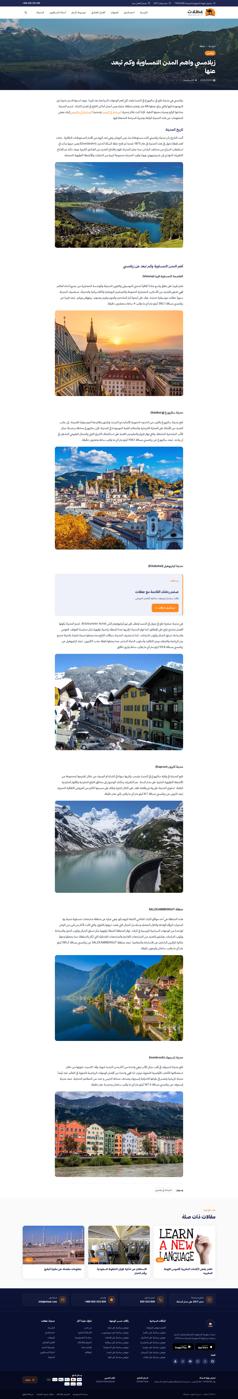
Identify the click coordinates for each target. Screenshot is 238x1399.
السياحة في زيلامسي (81, 112)
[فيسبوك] (212, 1361)
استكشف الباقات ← (165, 607)
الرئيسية (144, 12)
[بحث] (26, 12)
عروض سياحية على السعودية (116, 1347)
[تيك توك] (183, 1361)
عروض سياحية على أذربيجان (153, 1352)
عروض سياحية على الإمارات (117, 1337)
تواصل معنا (86, 1347)
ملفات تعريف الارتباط (45, 1394)
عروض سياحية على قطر (118, 1357)
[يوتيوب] (190, 1361)
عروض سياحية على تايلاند (154, 1357)
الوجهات (115, 12)
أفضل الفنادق (98, 12)
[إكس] (205, 1361)
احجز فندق (129, 12)
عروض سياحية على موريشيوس (115, 1332)
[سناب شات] (175, 1361)
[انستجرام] (198, 1361)
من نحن (88, 1327)
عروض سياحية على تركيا (118, 1327)
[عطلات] (201, 12)
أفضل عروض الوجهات (156, 1327)
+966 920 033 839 (31, 3)
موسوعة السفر (79, 12)
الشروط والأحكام (85, 1342)
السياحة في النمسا (111, 112)
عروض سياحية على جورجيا (154, 1347)
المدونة (40, 12)
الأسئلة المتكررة (85, 1332)
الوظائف (88, 1352)
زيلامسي (210, 53)
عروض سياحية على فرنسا (118, 1352)
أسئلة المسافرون (58, 12)
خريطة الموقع (28, 1394)
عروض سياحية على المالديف (153, 1337)
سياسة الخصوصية (83, 1337)
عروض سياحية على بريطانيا (117, 1342)
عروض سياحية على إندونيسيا (153, 1342)
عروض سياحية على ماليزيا (154, 1332)
